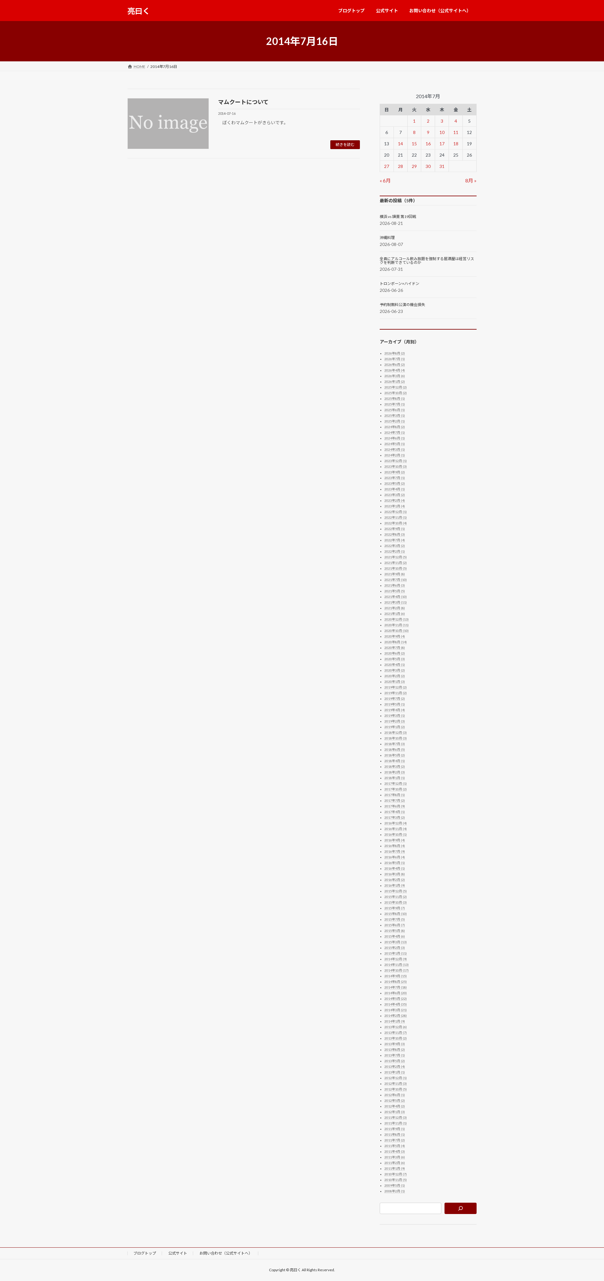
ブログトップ (144, 1253)
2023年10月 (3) (395, 466)
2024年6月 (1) (394, 438)
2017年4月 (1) (394, 812)
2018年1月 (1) (394, 778)
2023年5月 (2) (394, 483)
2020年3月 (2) (394, 670)
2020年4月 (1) (394, 664)
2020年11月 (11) (396, 625)
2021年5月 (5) (394, 591)
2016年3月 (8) (394, 874)
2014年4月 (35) (395, 1004)
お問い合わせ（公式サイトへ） (225, 1253)
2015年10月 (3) (395, 902)
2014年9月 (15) (395, 976)
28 (400, 166)
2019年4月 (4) (394, 710)
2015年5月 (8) (394, 931)
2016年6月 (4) (394, 857)
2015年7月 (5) (394, 919)
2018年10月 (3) (395, 738)
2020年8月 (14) (395, 642)
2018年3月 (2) (394, 766)
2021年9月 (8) (394, 574)
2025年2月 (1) (394, 421)
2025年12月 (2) (395, 387)
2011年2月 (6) (394, 1163)
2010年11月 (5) (395, 1180)
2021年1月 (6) (394, 613)
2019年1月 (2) (394, 727)
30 (428, 166)
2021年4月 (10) (395, 597)
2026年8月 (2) (394, 353)
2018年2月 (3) (394, 772)
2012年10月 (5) (395, 1089)
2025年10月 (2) (395, 393)
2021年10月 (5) (395, 568)
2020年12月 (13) (396, 619)
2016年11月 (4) (395, 829)
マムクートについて (243, 101)
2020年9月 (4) (394, 636)
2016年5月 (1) (394, 863)
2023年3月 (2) (394, 495)
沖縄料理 (387, 238)
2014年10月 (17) (396, 970)
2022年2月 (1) (394, 551)
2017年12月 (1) (395, 783)
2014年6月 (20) (395, 993)
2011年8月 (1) (394, 1134)
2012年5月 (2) (394, 1100)
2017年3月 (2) (394, 817)
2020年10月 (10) (396, 630)
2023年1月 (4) (394, 506)
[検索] (461, 1208)
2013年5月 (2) (394, 1061)
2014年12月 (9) (395, 959)
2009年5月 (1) (394, 1185)
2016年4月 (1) (394, 868)
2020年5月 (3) (394, 659)
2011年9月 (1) (394, 1129)
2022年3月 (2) (394, 546)
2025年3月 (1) (394, 415)
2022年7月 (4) (394, 540)
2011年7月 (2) (394, 1140)
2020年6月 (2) (394, 653)
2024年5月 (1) (394, 444)
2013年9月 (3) (394, 1044)
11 (455, 132)
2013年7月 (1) (394, 1055)
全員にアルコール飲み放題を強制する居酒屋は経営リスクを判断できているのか (427, 261)
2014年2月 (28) (395, 1015)
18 (455, 143)
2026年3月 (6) (394, 376)
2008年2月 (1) (394, 1191)
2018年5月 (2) (394, 755)
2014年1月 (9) (394, 1021)
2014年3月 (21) (395, 1010)
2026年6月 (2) (394, 364)
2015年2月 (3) (394, 948)
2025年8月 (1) (394, 398)
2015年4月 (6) (394, 936)
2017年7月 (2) (394, 800)
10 (442, 132)
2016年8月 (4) (394, 846)
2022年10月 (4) (395, 523)
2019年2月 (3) (394, 721)
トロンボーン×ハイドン (399, 284)
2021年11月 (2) (395, 563)
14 (400, 143)
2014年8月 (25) (395, 981)
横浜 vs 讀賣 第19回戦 (398, 217)
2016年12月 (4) (395, 823)
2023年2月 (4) (394, 500)
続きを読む (345, 144)
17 (442, 143)
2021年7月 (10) (395, 580)
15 (414, 143)
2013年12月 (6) (395, 1027)
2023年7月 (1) (394, 478)
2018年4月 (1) (394, 761)
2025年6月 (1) (394, 410)
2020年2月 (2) (394, 676)
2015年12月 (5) (395, 891)
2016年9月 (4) (394, 840)
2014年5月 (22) (395, 998)
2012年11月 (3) (395, 1083)
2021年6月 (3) (394, 585)
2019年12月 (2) (395, 687)
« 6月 (385, 180)
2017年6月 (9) (394, 806)
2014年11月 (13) (396, 964)
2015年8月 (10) (395, 914)
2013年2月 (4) (394, 1066)
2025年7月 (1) (394, 404)
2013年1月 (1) (394, 1072)
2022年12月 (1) (395, 512)
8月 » (471, 180)
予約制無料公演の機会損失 (402, 305)
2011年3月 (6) (394, 1157)
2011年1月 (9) (394, 1168)
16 (428, 143)
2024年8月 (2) (394, 427)
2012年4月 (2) (394, 1106)
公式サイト (177, 1253)
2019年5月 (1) (394, 704)
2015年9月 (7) (394, 908)
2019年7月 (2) (394, 698)
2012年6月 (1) (394, 1095)
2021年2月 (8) (394, 608)
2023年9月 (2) (394, 472)
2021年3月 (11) (395, 602)
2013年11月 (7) (395, 1032)
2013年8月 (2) (394, 1049)
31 (442, 166)
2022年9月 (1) (394, 529)
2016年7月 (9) (394, 851)
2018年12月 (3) (395, 732)
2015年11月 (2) (395, 897)
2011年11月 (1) (395, 1123)
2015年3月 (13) (395, 942)
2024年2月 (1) (394, 455)
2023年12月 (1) (395, 461)
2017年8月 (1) (394, 795)
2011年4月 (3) (394, 1151)
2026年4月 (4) (394, 370)
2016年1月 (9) (394, 885)
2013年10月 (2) (395, 1038)
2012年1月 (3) (394, 1112)
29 (414, 166)
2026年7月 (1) (394, 359)
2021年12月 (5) (395, 557)
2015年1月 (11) (395, 953)
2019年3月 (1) (394, 715)
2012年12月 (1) (395, 1078)
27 (386, 166)
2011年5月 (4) (394, 1146)
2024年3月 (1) (394, 449)
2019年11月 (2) (395, 693)
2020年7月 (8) (394, 647)
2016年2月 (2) (394, 880)
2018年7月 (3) (394, 744)
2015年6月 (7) (394, 925)
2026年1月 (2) (394, 381)
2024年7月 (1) (394, 432)
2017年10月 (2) (395, 789)
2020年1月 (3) (394, 681)
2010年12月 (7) (395, 1174)
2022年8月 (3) (394, 534)
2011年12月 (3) (395, 1117)
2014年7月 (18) (395, 987)
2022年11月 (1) (395, 517)
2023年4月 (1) (394, 489)
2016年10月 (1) (395, 834)
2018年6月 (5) (394, 749)
